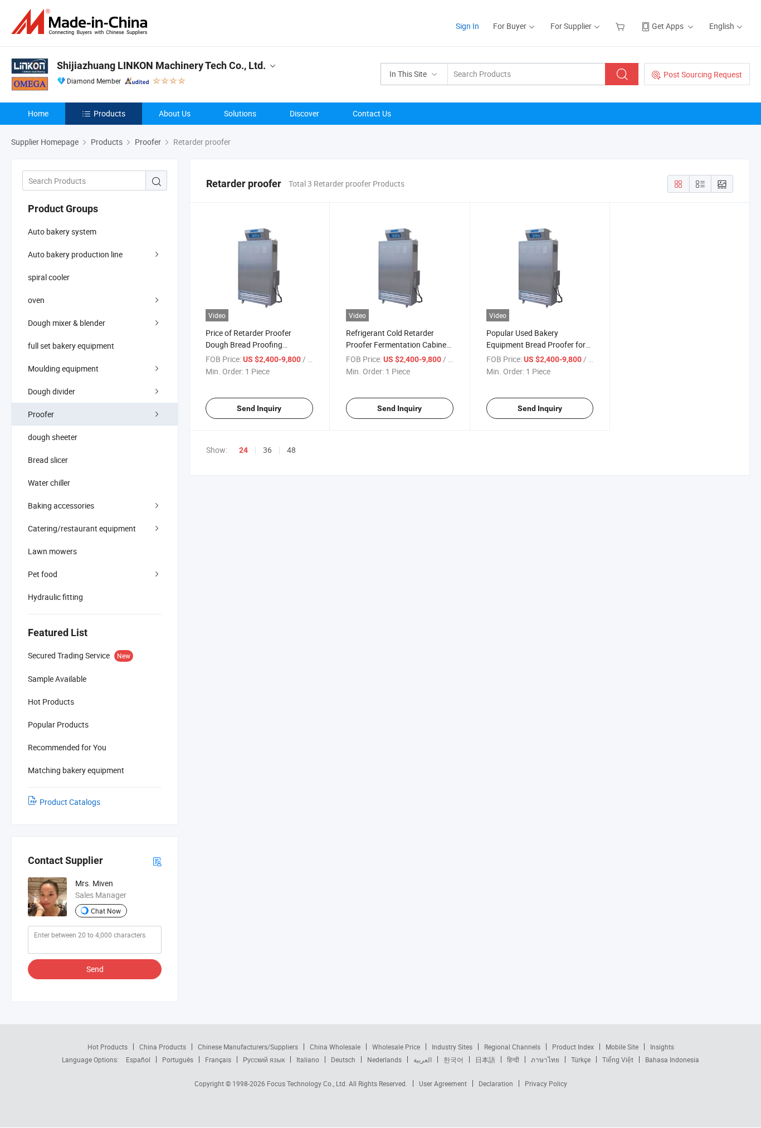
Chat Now (106, 910)
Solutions (240, 113)
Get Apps (667, 26)
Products (109, 113)
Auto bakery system (62, 231)
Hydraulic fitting (55, 597)
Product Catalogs (70, 802)
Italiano (307, 1059)
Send (95, 969)
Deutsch (343, 1059)
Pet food (42, 574)
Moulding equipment (63, 368)
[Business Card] (157, 860)
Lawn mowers (52, 551)
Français (218, 1059)
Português (177, 1059)
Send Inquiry (259, 408)
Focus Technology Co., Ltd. (308, 1083)
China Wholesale (335, 1046)
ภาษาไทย (545, 1059)
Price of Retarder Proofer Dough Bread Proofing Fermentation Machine (248, 345)
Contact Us (372, 113)
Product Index (573, 1046)
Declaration (496, 1083)
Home (38, 113)
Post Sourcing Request (703, 74)
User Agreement (443, 1083)
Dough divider (51, 391)
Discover (304, 113)
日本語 (485, 1059)
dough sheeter (52, 437)
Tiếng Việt (617, 1059)
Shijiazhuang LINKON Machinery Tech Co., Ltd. (161, 65)
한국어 (453, 1059)
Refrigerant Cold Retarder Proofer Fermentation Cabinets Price (399, 345)
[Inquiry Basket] (621, 26)
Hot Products (107, 1046)
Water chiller (49, 482)
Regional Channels (512, 1046)
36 (267, 450)
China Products (162, 1046)
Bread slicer (48, 460)
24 (243, 450)
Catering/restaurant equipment (82, 528)
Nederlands (384, 1059)
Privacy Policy (546, 1083)
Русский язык (264, 1059)
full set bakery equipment (71, 345)
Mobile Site (622, 1046)
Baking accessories (61, 505)
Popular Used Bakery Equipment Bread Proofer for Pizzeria (536, 345)
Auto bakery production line (75, 254)
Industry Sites (452, 1046)
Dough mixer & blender (66, 323)
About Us (175, 113)
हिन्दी (513, 1059)
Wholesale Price (396, 1046)
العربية (422, 1059)
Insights (662, 1046)
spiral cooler (49, 277)
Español (138, 1059)
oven (36, 300)
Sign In (467, 26)
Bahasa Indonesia (672, 1059)
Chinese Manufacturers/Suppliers (248, 1046)
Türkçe (581, 1059)
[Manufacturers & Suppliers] (82, 22)
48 (291, 450)
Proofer (41, 414)
